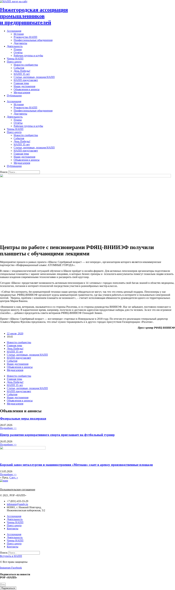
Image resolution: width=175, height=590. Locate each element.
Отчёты (18, 52)
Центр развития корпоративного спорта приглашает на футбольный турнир (57, 435)
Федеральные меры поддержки (23, 418)
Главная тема (21, 83)
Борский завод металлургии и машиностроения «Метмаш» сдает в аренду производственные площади (76, 464)
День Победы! (22, 70)
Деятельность (15, 46)
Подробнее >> (8, 428)
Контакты (12, 528)
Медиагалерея (22, 92)
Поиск (4, 172)
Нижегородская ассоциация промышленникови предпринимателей (34, 16)
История (19, 34)
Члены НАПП (15, 58)
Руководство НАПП (25, 37)
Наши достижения (24, 86)
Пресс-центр (14, 61)
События (19, 67)
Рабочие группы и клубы (28, 55)
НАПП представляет (26, 80)
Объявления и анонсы (26, 89)
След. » (13, 477)
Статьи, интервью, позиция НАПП (34, 77)
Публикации (14, 95)
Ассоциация (14, 30)
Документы (20, 43)
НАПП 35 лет (22, 74)
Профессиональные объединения (33, 40)
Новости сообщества (26, 64)
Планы (18, 49)
